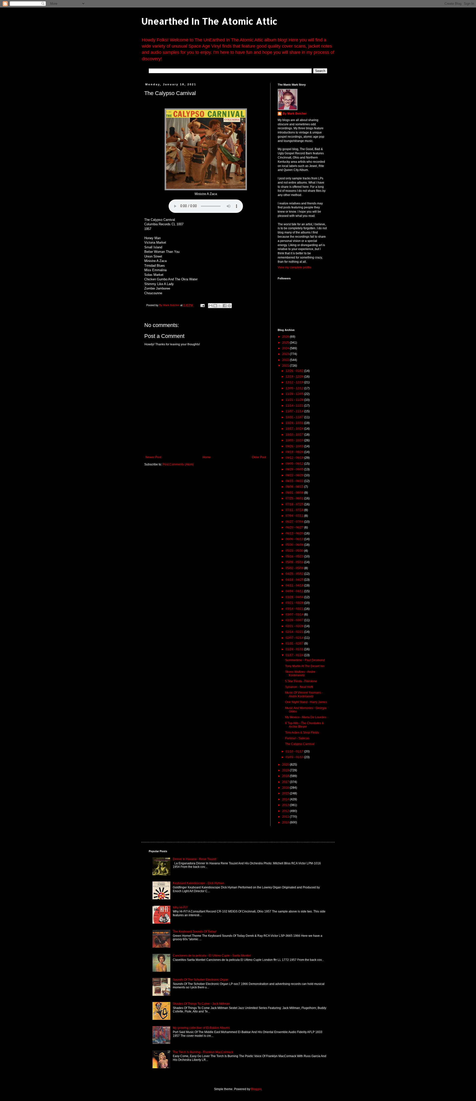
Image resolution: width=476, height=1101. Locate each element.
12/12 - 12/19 (295, 382)
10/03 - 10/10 (295, 440)
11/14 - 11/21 (295, 405)
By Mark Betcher (295, 113)
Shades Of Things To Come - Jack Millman (201, 1003)
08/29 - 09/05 (295, 469)
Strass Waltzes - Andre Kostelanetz (300, 673)
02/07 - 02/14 (295, 638)
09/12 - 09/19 (295, 457)
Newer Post (153, 457)
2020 (286, 764)
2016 (286, 787)
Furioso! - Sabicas (297, 738)
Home (207, 457)
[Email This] (210, 305)
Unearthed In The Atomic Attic (209, 21)
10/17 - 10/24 (295, 428)
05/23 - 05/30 (295, 550)
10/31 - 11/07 (295, 417)
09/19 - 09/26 (295, 452)
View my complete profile (294, 267)
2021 (286, 365)
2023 (286, 354)
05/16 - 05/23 (295, 556)
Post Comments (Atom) (178, 464)
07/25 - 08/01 (295, 498)
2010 (286, 822)
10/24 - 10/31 (295, 423)
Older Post (259, 457)
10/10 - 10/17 (295, 434)
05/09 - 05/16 (295, 562)
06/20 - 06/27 (295, 527)
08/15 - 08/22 (295, 481)
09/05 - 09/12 (295, 463)
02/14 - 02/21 (295, 632)
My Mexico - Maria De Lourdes (305, 717)
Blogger (256, 1089)
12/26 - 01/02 (295, 371)
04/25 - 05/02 (295, 574)
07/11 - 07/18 (295, 510)
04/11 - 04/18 (295, 585)
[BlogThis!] (215, 305)
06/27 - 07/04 (295, 521)
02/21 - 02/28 (295, 626)
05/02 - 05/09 (295, 568)
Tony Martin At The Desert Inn (305, 666)
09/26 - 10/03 (295, 446)
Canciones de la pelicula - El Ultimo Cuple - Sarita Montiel (212, 955)
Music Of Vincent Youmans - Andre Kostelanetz (304, 694)
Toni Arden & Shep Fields (302, 732)
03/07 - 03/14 (295, 614)
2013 (286, 805)
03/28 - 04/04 (295, 597)
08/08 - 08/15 (295, 486)
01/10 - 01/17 (295, 751)
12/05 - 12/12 (295, 388)
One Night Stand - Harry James (306, 702)
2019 (286, 770)
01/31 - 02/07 (295, 643)
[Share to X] (219, 305)
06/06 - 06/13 (295, 539)
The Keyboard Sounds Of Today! (194, 931)
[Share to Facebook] (224, 305)
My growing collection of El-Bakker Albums (201, 1028)
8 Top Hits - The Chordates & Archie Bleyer (304, 724)
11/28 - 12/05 (295, 394)
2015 (286, 793)
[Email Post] (202, 305)
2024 (286, 348)
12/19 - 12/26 (295, 376)
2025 (286, 342)
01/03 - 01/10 (295, 757)
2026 (286, 336)
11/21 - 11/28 (295, 400)
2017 (286, 782)
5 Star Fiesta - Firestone (301, 681)
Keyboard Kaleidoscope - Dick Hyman (198, 883)
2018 (286, 776)
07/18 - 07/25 (295, 504)
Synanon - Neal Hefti (299, 687)
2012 (286, 811)
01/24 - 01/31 (295, 649)
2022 (286, 360)
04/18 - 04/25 (295, 580)
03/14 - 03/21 (295, 609)
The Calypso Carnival (299, 744)
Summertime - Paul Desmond (305, 660)
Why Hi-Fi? (180, 907)
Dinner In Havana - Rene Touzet (194, 859)
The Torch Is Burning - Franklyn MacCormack (203, 1052)
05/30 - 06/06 (295, 545)
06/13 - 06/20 (295, 533)
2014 (286, 799)
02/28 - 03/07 (295, 620)
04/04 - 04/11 (295, 591)
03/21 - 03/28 (295, 603)
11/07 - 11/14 (295, 411)
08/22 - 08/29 (295, 475)
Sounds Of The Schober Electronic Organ (200, 979)
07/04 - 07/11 (295, 516)
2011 (286, 816)
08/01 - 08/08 (295, 492)
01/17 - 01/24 (295, 655)
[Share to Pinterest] (229, 305)
